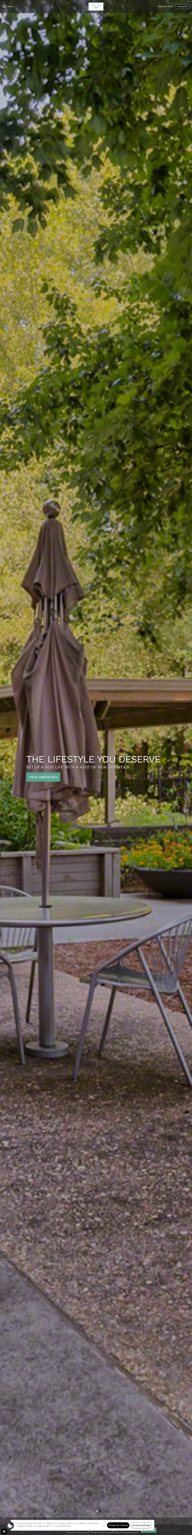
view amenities (43, 777)
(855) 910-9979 (165, 6)
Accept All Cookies (118, 1525)
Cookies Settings (141, 1525)
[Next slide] (183, 767)
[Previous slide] (8, 767)
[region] (82, 1525)
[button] (10, 1525)
